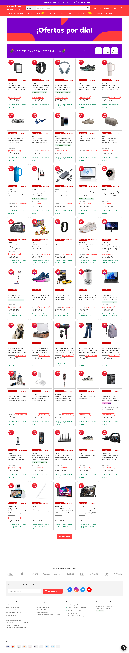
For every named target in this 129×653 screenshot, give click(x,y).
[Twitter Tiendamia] (82, 589)
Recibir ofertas (54, 591)
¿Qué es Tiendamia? (12, 605)
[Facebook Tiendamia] (69, 589)
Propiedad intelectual (42, 607)
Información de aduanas (13, 620)
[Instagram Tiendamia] (76, 589)
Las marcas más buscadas (64, 568)
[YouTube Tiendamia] (89, 589)
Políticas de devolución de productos (17, 622)
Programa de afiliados (13, 610)
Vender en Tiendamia (12, 607)
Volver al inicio (64, 536)
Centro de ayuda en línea (13, 612)
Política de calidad (41, 610)
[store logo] (16, 8)
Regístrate (106, 8)
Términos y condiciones (13, 618)
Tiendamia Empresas (12, 625)
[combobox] (63, 8)
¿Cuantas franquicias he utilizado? (16, 627)
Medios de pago (11, 615)
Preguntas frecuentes (43, 605)
